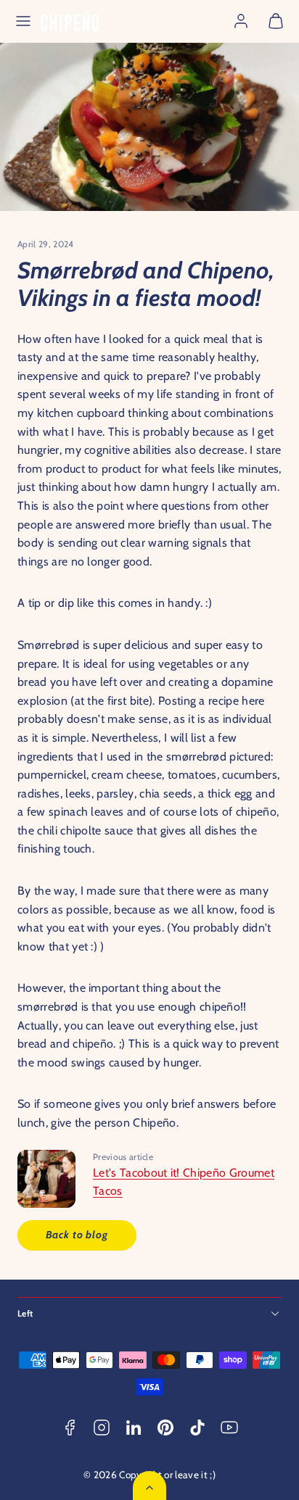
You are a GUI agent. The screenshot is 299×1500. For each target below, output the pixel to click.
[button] (23, 21)
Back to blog (77, 1234)
